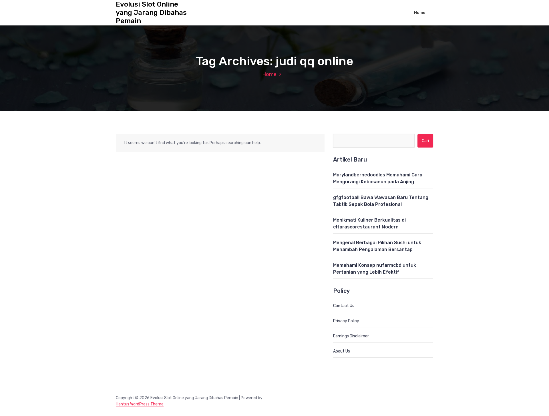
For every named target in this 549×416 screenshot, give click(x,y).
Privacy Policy (346, 321)
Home (419, 12)
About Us (341, 351)
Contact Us (343, 305)
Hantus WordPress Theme (140, 404)
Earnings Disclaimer (351, 336)
